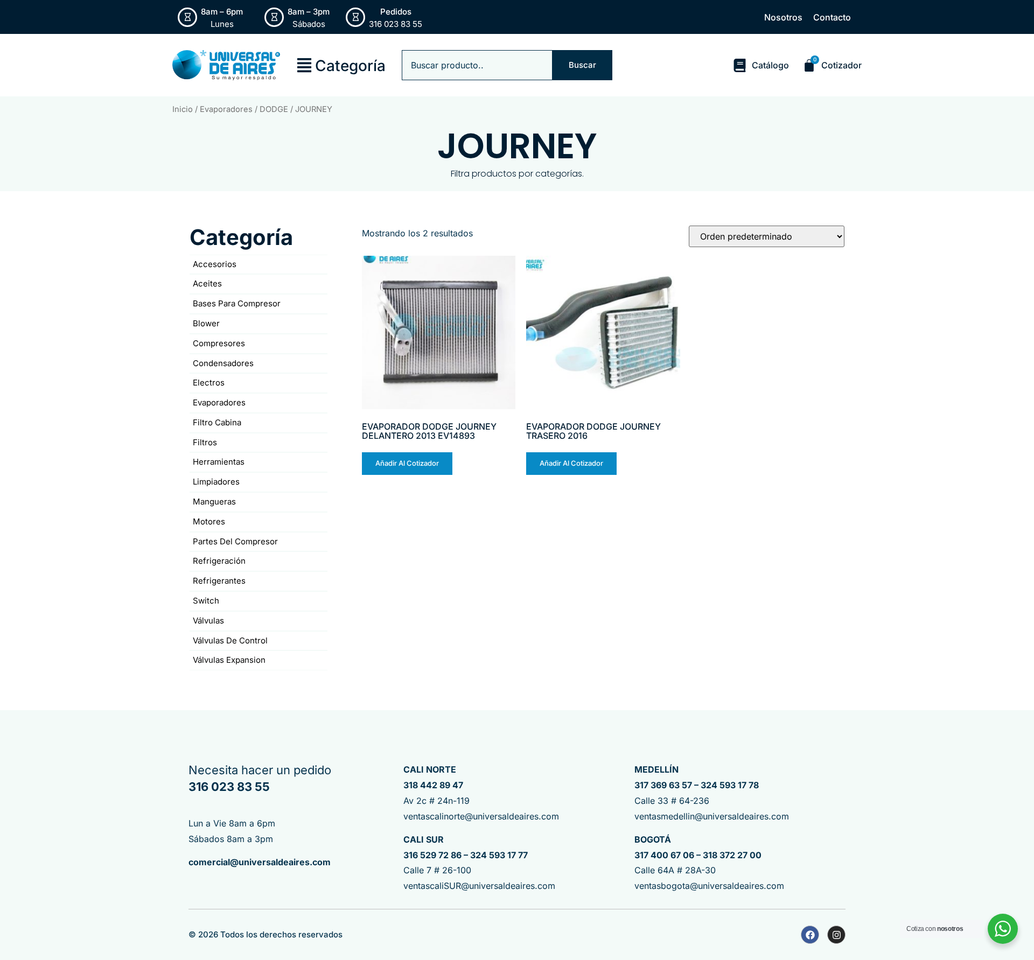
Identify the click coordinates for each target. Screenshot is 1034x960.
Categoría (350, 66)
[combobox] (477, 65)
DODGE (274, 109)
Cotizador (841, 65)
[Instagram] (836, 935)
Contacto (832, 17)
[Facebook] (810, 935)
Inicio (182, 109)
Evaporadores (226, 109)
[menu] (304, 65)
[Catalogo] (739, 65)
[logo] (226, 65)
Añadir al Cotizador (407, 463)
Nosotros (783, 17)
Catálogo (770, 65)
